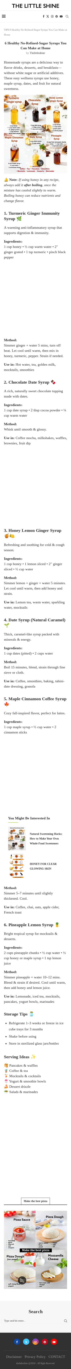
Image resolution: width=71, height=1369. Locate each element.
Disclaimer (14, 1357)
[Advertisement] (35, 298)
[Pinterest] (56, 16)
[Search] (67, 16)
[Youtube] (61, 16)
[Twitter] (47, 16)
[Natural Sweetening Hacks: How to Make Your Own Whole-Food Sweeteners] (17, 838)
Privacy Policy (35, 1357)
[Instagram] (52, 16)
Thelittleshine (37, 53)
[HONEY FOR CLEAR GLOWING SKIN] (17, 866)
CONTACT (57, 1357)
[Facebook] (43, 16)
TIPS (6, 29)
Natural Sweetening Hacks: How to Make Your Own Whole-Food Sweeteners (46, 838)
